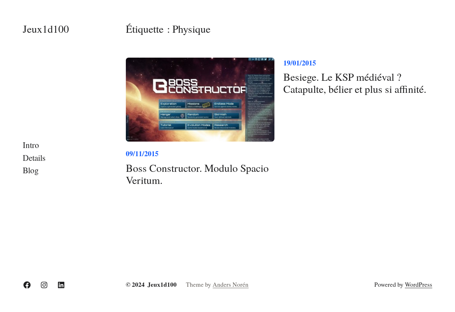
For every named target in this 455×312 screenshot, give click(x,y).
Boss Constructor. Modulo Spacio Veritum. (197, 174)
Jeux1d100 (46, 29)
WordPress (418, 284)
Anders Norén (230, 284)
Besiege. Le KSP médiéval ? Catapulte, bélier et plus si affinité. (354, 83)
